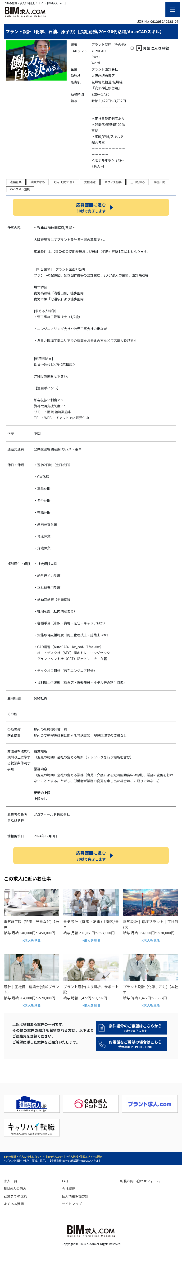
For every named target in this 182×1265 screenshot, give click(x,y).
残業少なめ (38, 182)
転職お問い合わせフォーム (140, 1181)
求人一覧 (10, 1181)
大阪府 (98, 1156)
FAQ (65, 1181)
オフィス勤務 (113, 182)
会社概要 (68, 1188)
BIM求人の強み (15, 1188)
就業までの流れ (15, 1196)
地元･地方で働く (64, 182)
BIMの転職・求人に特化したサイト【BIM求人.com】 (35, 1156)
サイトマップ (72, 1203)
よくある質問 (14, 1203)
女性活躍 (90, 182)
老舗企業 (16, 182)
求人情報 (73, 1156)
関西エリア (86, 1156)
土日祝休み (138, 182)
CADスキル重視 (20, 189)
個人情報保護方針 (75, 1196)
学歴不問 (159, 182)
